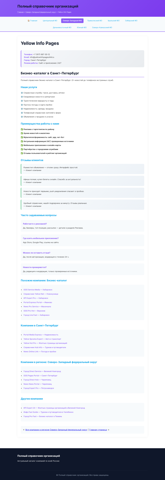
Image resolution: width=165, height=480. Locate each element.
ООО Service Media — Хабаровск (38, 290)
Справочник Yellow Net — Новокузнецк (41, 294)
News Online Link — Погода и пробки (40, 351)
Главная (20, 12)
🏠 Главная (32, 21)
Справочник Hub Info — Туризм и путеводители (45, 347)
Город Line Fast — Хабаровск (37, 315)
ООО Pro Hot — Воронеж (34, 311)
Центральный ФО (50, 21)
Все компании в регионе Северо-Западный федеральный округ (56, 430)
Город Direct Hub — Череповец (37, 380)
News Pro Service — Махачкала (37, 306)
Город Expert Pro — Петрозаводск (39, 388)
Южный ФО (82, 27)
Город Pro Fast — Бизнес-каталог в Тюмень (43, 416)
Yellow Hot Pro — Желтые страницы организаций (45, 343)
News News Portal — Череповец (38, 384)
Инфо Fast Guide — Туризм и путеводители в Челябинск (48, 412)
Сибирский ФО (131, 21)
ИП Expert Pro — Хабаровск (36, 298)
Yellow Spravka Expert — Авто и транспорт (42, 339)
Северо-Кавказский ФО (102, 27)
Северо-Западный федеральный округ (40, 12)
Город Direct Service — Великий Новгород (42, 371)
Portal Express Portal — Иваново (38, 302)
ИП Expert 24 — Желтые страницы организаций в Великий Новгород (54, 408)
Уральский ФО (114, 21)
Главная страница (98, 430)
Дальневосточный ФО (62, 27)
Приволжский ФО (94, 21)
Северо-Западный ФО (72, 21)
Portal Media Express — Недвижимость (41, 335)
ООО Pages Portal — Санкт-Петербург (40, 375)
